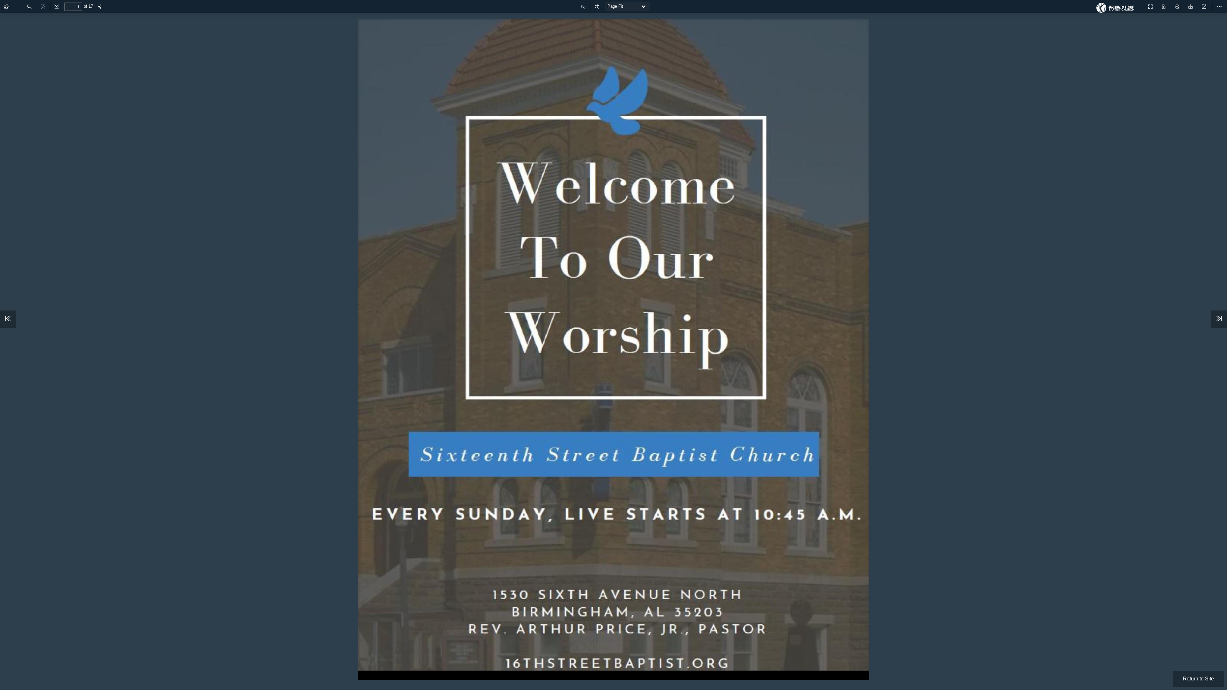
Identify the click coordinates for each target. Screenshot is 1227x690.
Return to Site (1198, 678)
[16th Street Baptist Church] (1117, 9)
